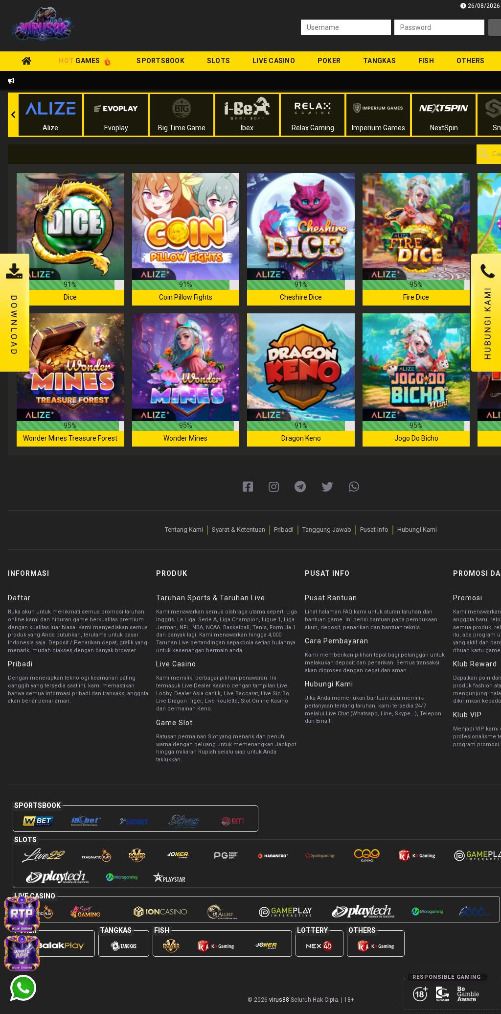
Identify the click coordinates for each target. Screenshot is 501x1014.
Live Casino (273, 61)
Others (470, 61)
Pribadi (284, 529)
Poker (329, 61)
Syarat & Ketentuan (238, 529)
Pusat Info (374, 529)
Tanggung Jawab (326, 529)
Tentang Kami (184, 529)
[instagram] (274, 487)
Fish (426, 61)
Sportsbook (160, 61)
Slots (218, 61)
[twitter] (327, 487)
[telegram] (300, 487)
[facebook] (248, 487)
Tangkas (379, 61)
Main (70, 226)
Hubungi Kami (417, 529)
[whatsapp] (354, 487)
